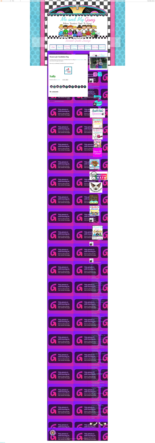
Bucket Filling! (94, 391)
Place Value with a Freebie (97, 318)
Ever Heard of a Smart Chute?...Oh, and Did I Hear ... (98, 336)
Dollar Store (91, 89)
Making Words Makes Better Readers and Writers (97, 299)
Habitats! (93, 369)
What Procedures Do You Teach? (98, 416)
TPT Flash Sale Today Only (97, 399)
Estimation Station (95, 333)
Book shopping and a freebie (97, 341)
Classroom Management (96, 414)
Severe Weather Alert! (96, 280)
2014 (92, 266)
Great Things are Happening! (97, 296)
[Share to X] (65, 79)
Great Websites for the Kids (97, 283)
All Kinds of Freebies (95, 310)
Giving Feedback (95, 348)
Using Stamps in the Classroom (98, 345)
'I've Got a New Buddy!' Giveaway (98, 316)
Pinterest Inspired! (95, 278)
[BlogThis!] (64, 79)
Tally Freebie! (94, 313)
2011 (92, 271)
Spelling (93, 410)
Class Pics (93, 377)
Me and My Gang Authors (94, 86)
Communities (94, 327)
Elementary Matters (80, 59)
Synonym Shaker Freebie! (97, 293)
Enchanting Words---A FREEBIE (98, 302)
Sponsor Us (91, 92)
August (93, 418)
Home (68, 98)
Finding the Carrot (95, 305)
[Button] (97, 128)
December (94, 272)
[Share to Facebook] (66, 79)
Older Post (84, 98)
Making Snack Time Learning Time (98, 408)
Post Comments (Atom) (59, 101)
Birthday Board (94, 361)
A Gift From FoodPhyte (96, 402)
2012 (92, 269)
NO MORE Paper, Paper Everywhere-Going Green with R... (98, 351)
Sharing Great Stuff (95, 407)
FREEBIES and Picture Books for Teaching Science (98, 285)
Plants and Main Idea (96, 315)
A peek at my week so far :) (97, 304)
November (94, 274)
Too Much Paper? (95, 379)
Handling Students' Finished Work (98, 300)
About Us (91, 90)
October (93, 275)
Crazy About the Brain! (96, 320)
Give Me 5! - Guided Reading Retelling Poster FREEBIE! (97, 374)
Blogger (86, 438)
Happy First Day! (95, 395)
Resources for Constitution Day (97, 339)
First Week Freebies (95, 364)
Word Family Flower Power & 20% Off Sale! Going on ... (98, 343)
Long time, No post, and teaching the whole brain (98, 412)
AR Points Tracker (95, 356)
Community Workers (95, 287)
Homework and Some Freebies (97, 405)
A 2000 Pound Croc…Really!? (97, 330)
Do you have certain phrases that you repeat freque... (98, 383)
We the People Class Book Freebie (98, 359)
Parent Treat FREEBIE (96, 308)
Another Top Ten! (95, 390)
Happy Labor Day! (95, 397)
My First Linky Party (95, 329)
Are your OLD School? (96, 325)
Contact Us (91, 87)
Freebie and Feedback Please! (97, 289)
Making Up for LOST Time (97, 400)
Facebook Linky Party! (96, 324)
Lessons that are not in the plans (98, 362)
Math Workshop (95, 307)
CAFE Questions (95, 332)
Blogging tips (2, 442)
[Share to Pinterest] (67, 79)
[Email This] (63, 79)
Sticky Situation (94, 367)
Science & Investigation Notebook (98, 281)
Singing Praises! (95, 380)
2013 (92, 267)
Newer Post (53, 98)
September (94, 277)
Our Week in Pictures (96, 403)
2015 (92, 264)
